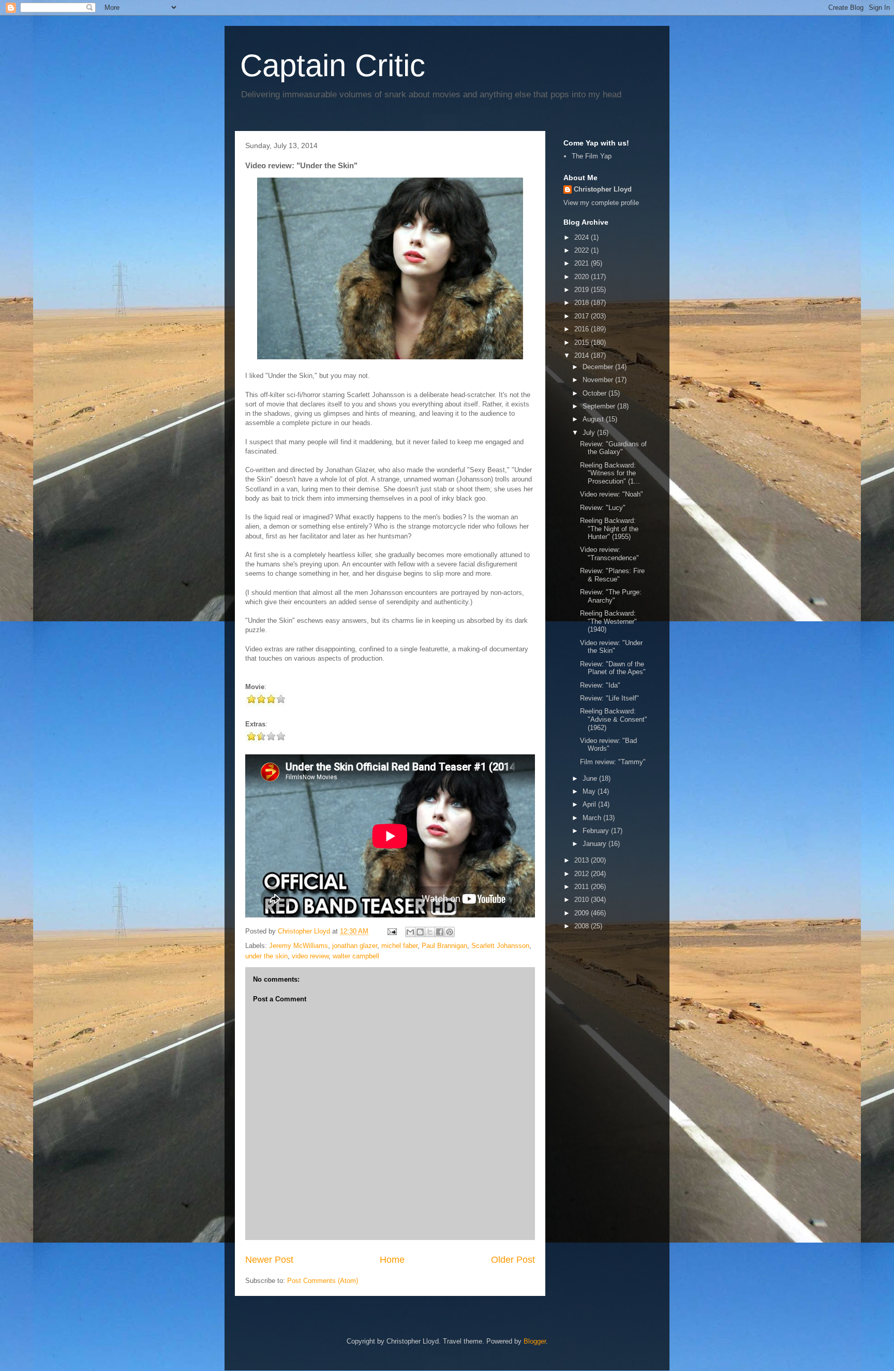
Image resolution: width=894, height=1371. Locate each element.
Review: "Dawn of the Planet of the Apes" (613, 668)
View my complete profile (601, 203)
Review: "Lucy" (602, 508)
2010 (582, 899)
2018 (582, 303)
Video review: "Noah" (611, 494)
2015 (582, 342)
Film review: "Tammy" (613, 762)
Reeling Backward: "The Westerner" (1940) (608, 621)
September (600, 406)
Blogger (535, 1341)
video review (310, 956)
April (590, 804)
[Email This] (410, 932)
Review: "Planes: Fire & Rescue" (612, 575)
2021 (582, 263)
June (591, 778)
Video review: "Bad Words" (608, 745)
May (590, 791)
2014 (582, 355)
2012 (582, 874)
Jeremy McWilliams (298, 946)
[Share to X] (430, 932)
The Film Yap (592, 156)
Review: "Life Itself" (609, 698)
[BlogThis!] (420, 932)
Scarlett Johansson (500, 946)
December (599, 367)
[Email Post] (391, 931)
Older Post (513, 1260)
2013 (582, 860)
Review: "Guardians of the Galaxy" (613, 448)
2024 (582, 237)
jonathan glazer (354, 946)
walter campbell (356, 956)
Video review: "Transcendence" (609, 554)
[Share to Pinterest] (449, 932)
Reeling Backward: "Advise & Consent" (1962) (613, 719)
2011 (582, 887)
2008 (582, 926)
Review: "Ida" (600, 685)
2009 (582, 913)
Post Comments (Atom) (322, 1281)
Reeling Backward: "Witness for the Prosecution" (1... (610, 473)
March (593, 818)
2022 (582, 250)
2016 (582, 329)
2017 (582, 316)
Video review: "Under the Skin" (611, 647)
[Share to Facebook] (440, 932)
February (597, 831)
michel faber (399, 946)
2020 (582, 277)
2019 (582, 290)
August (594, 419)
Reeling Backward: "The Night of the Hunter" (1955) (609, 529)
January (595, 844)
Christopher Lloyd (603, 189)
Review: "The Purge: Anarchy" (611, 596)
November (599, 380)
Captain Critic (332, 65)
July (590, 432)
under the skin (266, 956)
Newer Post (269, 1260)
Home (392, 1260)
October (595, 393)
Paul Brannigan (444, 946)
